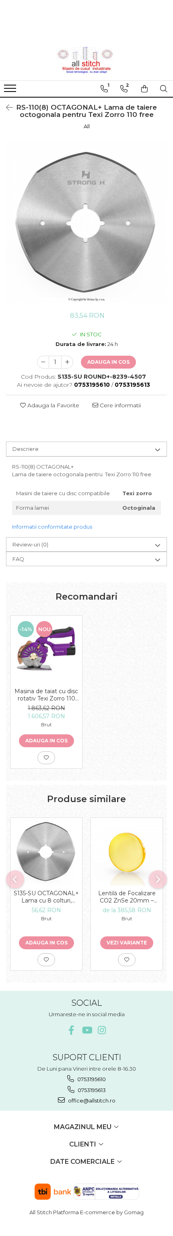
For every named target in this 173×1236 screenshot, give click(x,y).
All (87, 126)
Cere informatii (119, 405)
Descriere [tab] (25, 449)
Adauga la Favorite (52, 405)
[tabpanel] (86, 222)
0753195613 (91, 1090)
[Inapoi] (6, 108)
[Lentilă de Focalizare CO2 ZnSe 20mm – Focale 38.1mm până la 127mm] (127, 852)
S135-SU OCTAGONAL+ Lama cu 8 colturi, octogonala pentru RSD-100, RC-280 (46, 897)
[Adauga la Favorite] (46, 757)
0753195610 (91, 1079)
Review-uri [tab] (30, 544)
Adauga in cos (108, 362)
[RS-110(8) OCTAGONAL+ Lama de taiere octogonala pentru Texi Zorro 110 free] (86, 222)
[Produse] (11, 91)
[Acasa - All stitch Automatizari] (86, 60)
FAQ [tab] (18, 559)
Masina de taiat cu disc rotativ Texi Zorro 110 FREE (46, 695)
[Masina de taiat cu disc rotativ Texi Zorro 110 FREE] (46, 650)
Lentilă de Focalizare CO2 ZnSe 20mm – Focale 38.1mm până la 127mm (127, 897)
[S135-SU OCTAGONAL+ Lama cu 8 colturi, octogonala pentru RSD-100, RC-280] (46, 852)
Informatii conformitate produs (52, 526)
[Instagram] (102, 1030)
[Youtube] (87, 1030)
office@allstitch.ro (91, 1100)
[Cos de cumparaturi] (144, 89)
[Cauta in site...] (163, 89)
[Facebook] (71, 1030)
